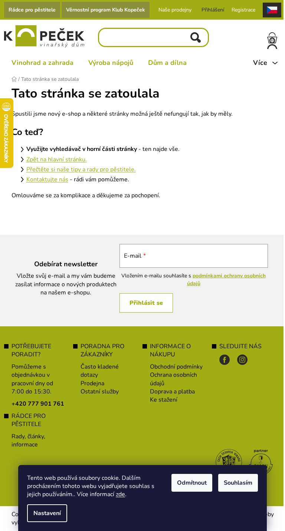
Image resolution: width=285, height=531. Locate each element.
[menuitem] (42, 62)
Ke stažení (163, 400)
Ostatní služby (100, 391)
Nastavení (47, 513)
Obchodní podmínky (176, 367)
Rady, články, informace (28, 440)
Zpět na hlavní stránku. (56, 159)
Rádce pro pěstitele (32, 9)
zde (120, 494)
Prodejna (92, 383)
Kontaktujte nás (47, 179)
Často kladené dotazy (100, 371)
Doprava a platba (172, 391)
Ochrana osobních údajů (173, 379)
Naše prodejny (174, 9)
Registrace (243, 9)
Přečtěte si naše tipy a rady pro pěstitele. (81, 169)
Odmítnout (192, 483)
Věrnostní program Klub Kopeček (105, 9)
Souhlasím (238, 483)
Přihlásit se (146, 303)
